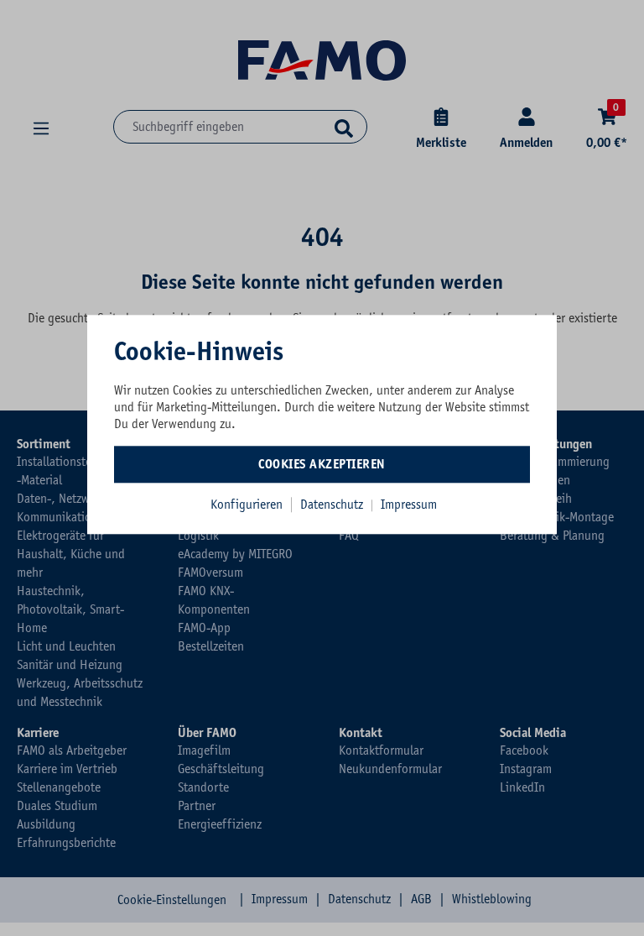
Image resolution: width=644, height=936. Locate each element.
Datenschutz (333, 504)
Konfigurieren (246, 504)
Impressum (409, 504)
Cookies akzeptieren (322, 464)
